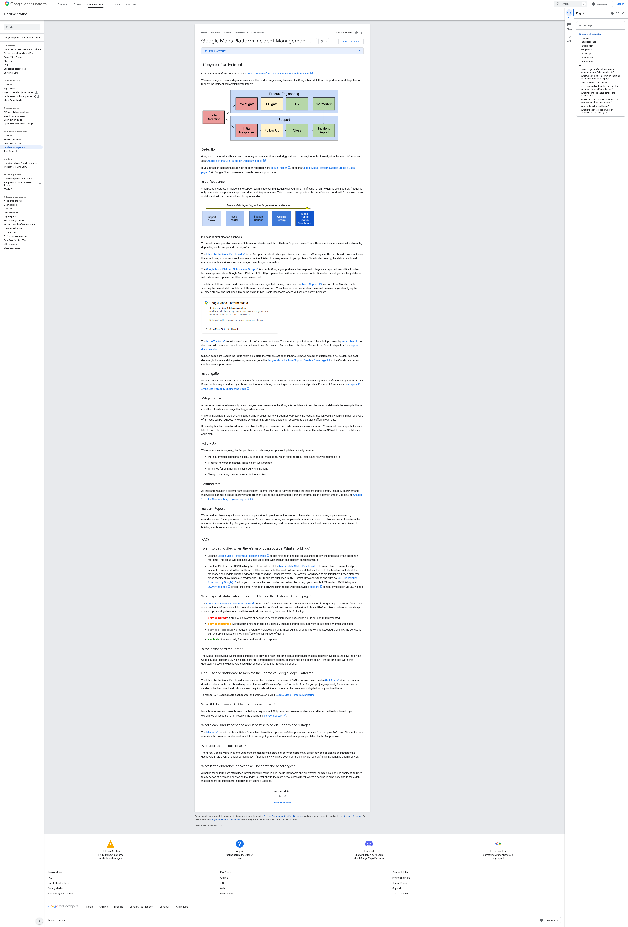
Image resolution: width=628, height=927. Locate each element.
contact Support (273, 715)
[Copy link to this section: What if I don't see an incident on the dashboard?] (278, 705)
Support (396, 888)
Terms (51, 920)
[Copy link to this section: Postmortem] (224, 484)
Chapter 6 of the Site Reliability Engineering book (234, 160)
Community (132, 3)
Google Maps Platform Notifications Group (230, 269)
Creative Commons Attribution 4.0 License (283, 816)
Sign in (620, 4)
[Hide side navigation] (39, 921)
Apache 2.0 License (353, 816)
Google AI (164, 906)
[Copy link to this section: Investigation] (224, 374)
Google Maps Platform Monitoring (295, 694)
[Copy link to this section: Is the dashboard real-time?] (246, 649)
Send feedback (350, 41)
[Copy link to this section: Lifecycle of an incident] (245, 65)
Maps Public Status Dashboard (224, 254)
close (623, 13)
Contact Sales (399, 883)
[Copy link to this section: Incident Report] (228, 509)
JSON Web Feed (217, 586)
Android (224, 878)
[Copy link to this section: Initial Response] (228, 182)
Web (222, 888)
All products (182, 906)
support (314, 586)
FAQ (50, 878)
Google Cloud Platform (141, 906)
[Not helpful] (361, 32)
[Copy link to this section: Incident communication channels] (245, 237)
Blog (117, 3)
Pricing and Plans (401, 878)
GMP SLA (330, 680)
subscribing (348, 341)
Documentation (95, 3)
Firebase (118, 906)
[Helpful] (356, 32)
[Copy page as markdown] (321, 41)
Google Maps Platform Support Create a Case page (297, 360)
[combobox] (570, 4)
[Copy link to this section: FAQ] (212, 540)
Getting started (55, 888)
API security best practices (61, 893)
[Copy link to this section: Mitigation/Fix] (224, 399)
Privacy (61, 920)
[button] (21, 92)
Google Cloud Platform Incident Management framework (277, 73)
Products (62, 3)
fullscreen (617, 13)
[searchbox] (22, 27)
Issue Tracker (279, 167)
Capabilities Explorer (58, 883)
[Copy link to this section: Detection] (220, 150)
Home (204, 33)
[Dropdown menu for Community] (142, 4)
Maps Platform (35, 4)
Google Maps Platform (234, 33)
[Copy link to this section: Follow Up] (219, 444)
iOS (222, 883)
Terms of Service (401, 893)
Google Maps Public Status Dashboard (228, 603)
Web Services (227, 893)
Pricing (77, 3)
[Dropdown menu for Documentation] (108, 4)
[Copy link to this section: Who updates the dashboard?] (249, 746)
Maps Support (310, 284)
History (210, 732)
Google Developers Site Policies (224, 819)
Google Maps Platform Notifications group (242, 555)
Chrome (103, 906)
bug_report (612, 13)
